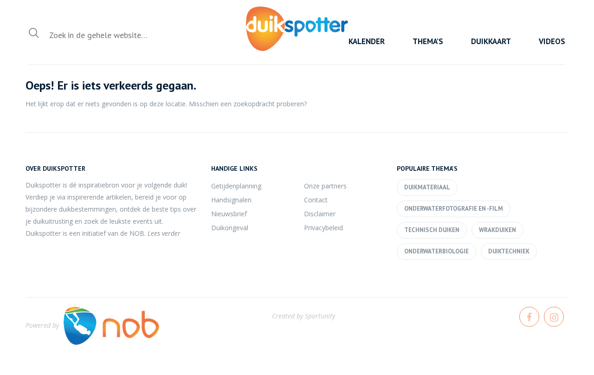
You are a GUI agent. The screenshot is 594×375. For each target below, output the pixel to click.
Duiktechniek (508, 251)
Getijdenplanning (236, 185)
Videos (552, 41)
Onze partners (325, 185)
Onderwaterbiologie (436, 251)
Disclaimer (320, 213)
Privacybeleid (323, 227)
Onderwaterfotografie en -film (453, 209)
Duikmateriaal (427, 187)
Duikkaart (491, 41)
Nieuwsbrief (229, 213)
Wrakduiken (497, 230)
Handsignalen (231, 199)
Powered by (42, 325)
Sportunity (320, 315)
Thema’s (428, 41)
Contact (316, 199)
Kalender (367, 41)
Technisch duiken (431, 230)
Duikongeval (229, 227)
